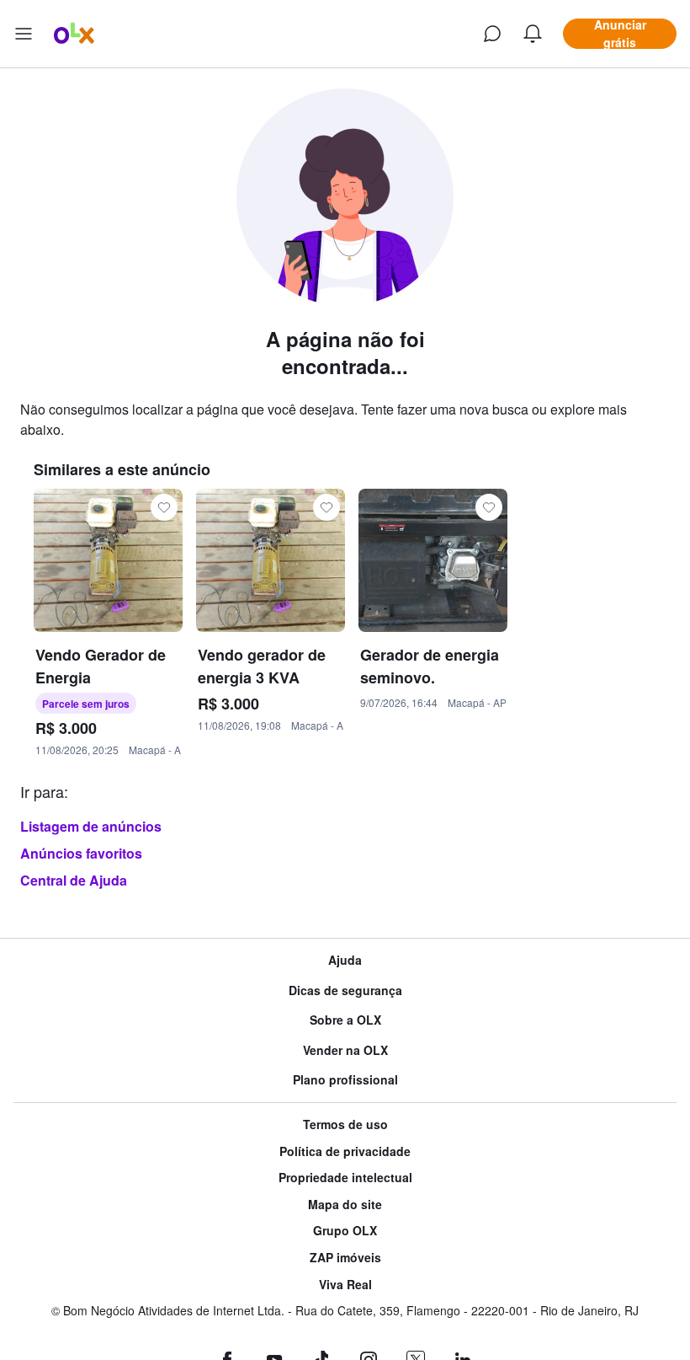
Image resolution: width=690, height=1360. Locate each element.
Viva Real (345, 1285)
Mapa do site (345, 1205)
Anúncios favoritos (81, 853)
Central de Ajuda (73, 880)
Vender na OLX (345, 1050)
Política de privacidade (345, 1151)
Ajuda (345, 960)
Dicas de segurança (345, 991)
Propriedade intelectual (345, 1178)
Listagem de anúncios (91, 826)
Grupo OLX (345, 1231)
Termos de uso (345, 1124)
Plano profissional (345, 1080)
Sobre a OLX (345, 1020)
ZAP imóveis (345, 1258)
